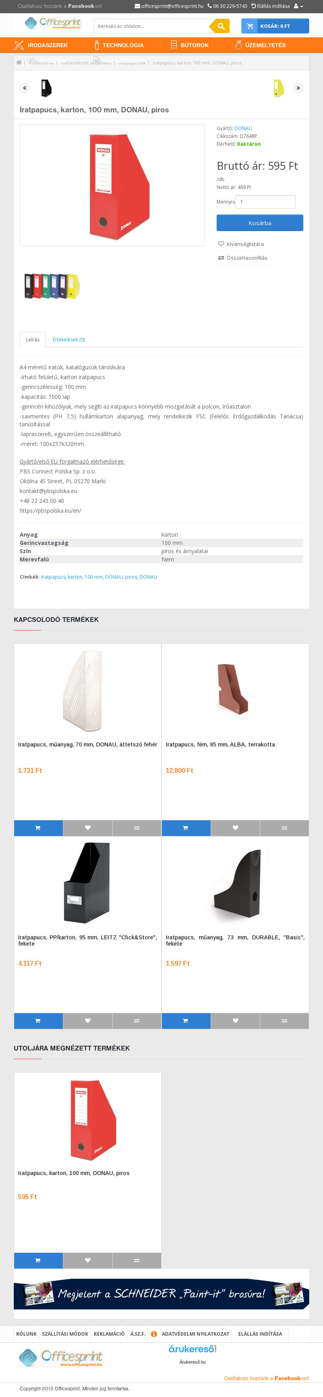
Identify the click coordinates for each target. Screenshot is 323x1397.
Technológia (123, 45)
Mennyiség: (225, 201)
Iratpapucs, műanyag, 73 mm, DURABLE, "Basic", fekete (235, 940)
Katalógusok (125, 61)
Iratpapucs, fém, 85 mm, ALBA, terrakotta (220, 744)
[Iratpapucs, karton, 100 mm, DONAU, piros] (112, 185)
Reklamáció (109, 1334)
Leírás (32, 339)
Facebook (81, 6)
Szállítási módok (65, 1334)
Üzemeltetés (265, 45)
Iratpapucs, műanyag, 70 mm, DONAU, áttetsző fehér (87, 744)
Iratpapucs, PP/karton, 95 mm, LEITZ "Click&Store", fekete (87, 940)
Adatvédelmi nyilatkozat (195, 1334)
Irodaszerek (48, 45)
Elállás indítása (260, 1334)
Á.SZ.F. (137, 1334)
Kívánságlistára (245, 244)
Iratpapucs (53, 577)
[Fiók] (298, 6)
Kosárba (260, 223)
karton (75, 577)
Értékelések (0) (69, 339)
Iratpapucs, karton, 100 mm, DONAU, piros (197, 63)
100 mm (94, 577)
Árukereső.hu (193, 1362)
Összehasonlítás (247, 257)
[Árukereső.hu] (192, 1351)
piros (131, 577)
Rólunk (26, 1334)
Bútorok (195, 45)
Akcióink (53, 61)
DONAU (243, 128)
